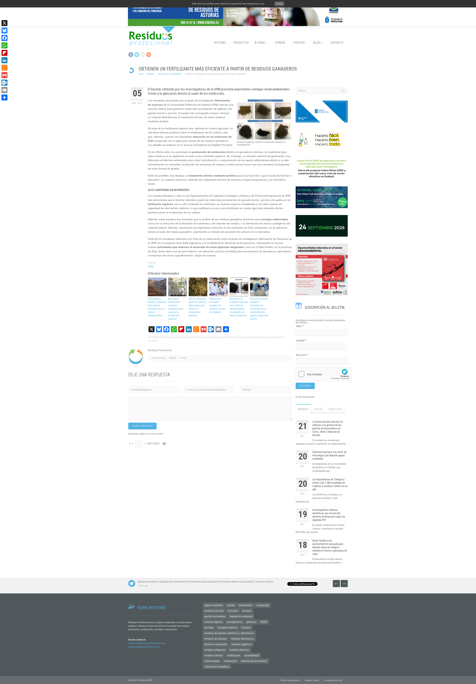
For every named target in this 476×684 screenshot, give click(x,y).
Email (300, 326)
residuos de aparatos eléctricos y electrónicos (229, 633)
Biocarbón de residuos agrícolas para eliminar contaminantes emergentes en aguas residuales (239, 307)
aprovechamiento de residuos (188, 337)
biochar (219, 337)
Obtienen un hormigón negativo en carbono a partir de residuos (217, 305)
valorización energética (217, 666)
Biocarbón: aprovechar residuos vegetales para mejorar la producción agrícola (175, 308)
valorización (230, 661)
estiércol (228, 337)
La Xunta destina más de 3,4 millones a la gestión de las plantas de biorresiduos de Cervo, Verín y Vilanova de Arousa (327, 428)
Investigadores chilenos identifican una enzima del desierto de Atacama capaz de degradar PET (328, 515)
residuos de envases (216, 638)
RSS (148, 54)
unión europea (212, 661)
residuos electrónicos (242, 638)
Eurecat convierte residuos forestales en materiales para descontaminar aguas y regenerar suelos (259, 308)
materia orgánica (213, 622)
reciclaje (209, 627)
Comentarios (335, 409)
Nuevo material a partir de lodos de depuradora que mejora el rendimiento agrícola (197, 307)
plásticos (251, 622)
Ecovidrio (233, 610)
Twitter (136, 54)
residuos (246, 627)
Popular (318, 409)
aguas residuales (214, 605)
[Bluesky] (4, 30)
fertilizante (240, 337)
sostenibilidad (251, 655)
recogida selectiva (227, 627)
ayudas (231, 605)
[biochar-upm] (264, 138)
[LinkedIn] (4, 60)
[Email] (4, 90)
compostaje (262, 605)
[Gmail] (4, 75)
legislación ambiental (241, 616)
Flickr (142, 54)
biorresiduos (245, 605)
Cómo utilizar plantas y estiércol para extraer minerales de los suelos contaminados (157, 307)
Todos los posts (158, 358)
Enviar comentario (142, 426)
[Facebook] (4, 38)
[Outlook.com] (4, 82)
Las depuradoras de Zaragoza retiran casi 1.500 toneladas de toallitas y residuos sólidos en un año (330, 484)
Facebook (130, 54)
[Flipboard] (4, 53)
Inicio (141, 74)
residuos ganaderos (257, 337)
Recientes (303, 409)
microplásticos (234, 622)
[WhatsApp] (4, 45)
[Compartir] (4, 97)
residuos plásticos (239, 649)
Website (172, 358)
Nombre (301, 340)
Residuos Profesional (162, 337)
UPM (151, 266)
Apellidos (302, 355)
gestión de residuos (215, 616)
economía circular (214, 610)
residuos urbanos (214, 655)
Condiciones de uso (333, 680)
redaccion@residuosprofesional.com (146, 643)
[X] (4, 23)
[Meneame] (4, 67)
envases (246, 610)
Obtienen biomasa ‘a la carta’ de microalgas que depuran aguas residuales (329, 455)
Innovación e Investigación (169, 74)
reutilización (233, 655)
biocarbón (209, 337)
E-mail (183, 358)
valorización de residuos (254, 661)
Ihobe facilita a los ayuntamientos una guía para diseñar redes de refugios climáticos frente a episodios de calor (329, 547)
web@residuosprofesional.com (144, 646)
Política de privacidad (289, 680)
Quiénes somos (312, 680)
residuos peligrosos (215, 649)
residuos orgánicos (241, 644)
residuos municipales (216, 644)
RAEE (263, 622)
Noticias (150, 74)
